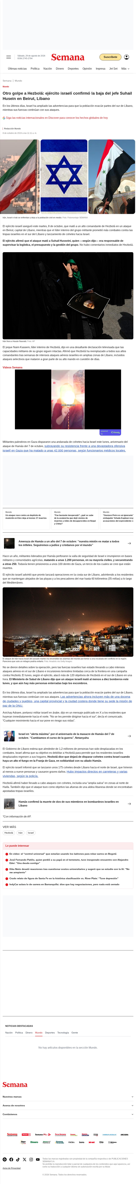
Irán (20, 832)
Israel (31, 832)
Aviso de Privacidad (15, 1168)
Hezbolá (8, 832)
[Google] (5, 1159)
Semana (7, 80)
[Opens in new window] (11, 1159)
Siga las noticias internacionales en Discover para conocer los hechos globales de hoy (57, 117)
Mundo (18, 80)
